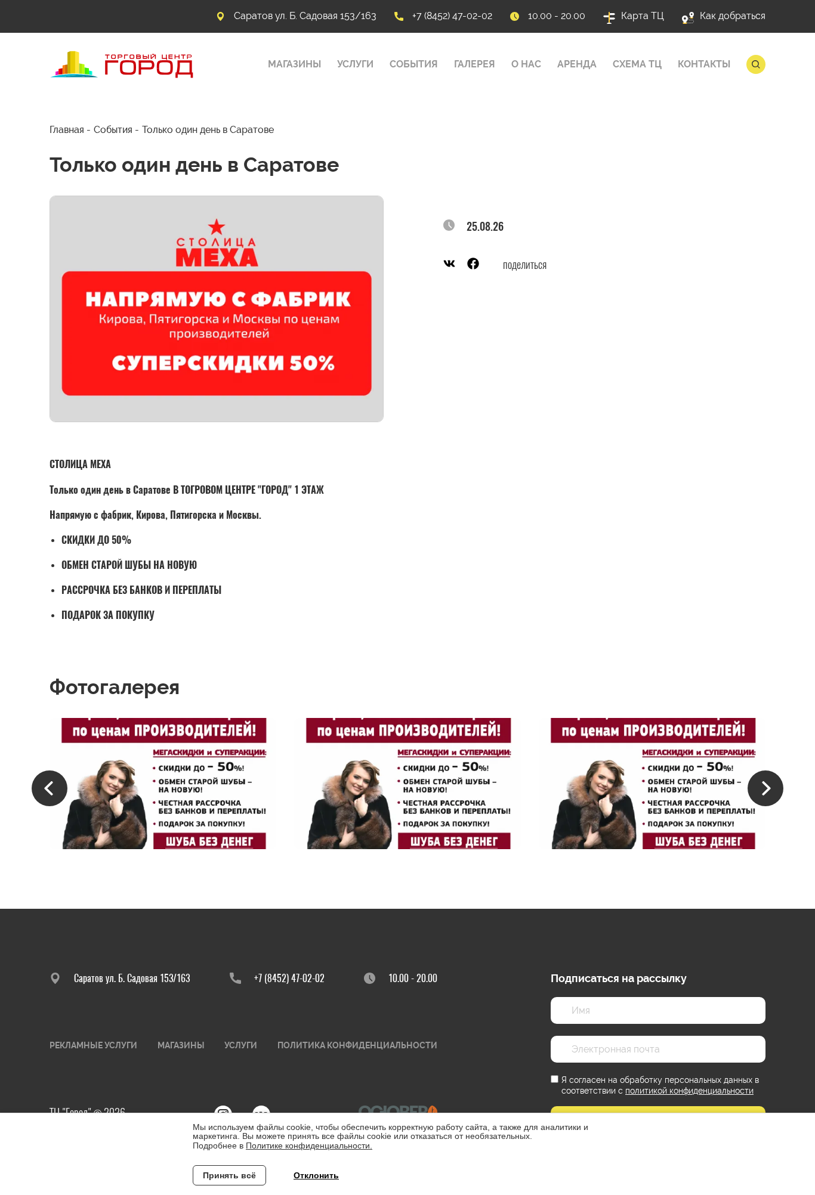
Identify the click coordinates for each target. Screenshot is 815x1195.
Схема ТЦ (637, 64)
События (414, 64)
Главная (67, 129)
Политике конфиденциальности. (309, 1145)
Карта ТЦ (642, 15)
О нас (526, 64)
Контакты (704, 64)
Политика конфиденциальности (357, 1045)
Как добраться (732, 15)
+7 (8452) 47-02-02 (452, 15)
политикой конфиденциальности (689, 1090)
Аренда (577, 64)
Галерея (474, 64)
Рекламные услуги (93, 1045)
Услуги (355, 64)
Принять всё (229, 1175)
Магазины (294, 64)
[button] (49, 788)
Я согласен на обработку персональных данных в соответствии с (660, 1085)
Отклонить (316, 1175)
